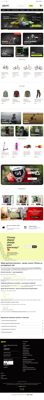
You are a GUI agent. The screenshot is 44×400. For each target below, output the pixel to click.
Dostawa (24, 343)
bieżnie (4, 292)
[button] (25, 341)
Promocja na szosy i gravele (27, 355)
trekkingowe (13, 276)
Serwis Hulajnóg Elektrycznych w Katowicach (30, 362)
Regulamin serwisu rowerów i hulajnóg (29, 369)
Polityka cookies (25, 350)
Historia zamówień (4, 378)
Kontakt (24, 370)
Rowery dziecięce (15, 10)
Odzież (28, 10)
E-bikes (3, 10)
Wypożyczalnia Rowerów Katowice (29, 359)
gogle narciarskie (6, 306)
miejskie (9, 276)
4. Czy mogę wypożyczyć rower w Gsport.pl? (8, 329)
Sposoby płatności (26, 351)
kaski (12, 278)
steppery (4, 298)
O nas (24, 364)
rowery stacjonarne (6, 294)
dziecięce (17, 276)
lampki (17, 278)
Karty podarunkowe (26, 353)
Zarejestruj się (3, 375)
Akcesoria (23, 10)
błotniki (20, 278)
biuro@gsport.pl (6, 365)
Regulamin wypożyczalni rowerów (28, 367)
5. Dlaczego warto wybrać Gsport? (6, 332)
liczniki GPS (24, 278)
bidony (14, 278)
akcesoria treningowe (10, 298)
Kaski (32, 10)
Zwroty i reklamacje (26, 345)
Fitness (36, 10)
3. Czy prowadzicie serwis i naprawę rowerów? (8, 326)
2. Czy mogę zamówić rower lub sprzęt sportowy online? (10, 323)
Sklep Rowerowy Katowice (27, 361)
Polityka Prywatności (26, 348)
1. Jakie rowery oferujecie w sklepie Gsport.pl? (9, 320)
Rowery (8, 10)
